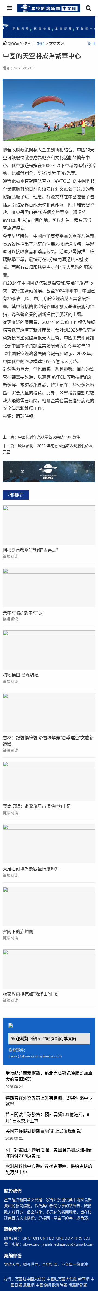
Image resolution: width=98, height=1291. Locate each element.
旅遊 (41, 43)
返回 (91, 43)
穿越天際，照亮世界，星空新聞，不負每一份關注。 (48, 1264)
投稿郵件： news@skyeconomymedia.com (35, 1053)
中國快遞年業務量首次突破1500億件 (49, 437)
